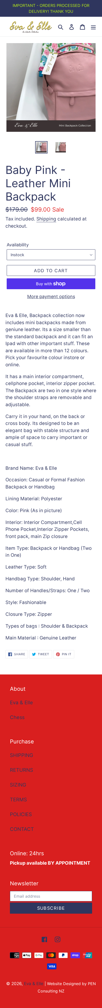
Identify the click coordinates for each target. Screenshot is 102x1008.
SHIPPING (21, 755)
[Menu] (93, 26)
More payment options (51, 296)
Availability (18, 244)
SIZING (18, 785)
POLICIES (21, 814)
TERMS (18, 800)
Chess (17, 717)
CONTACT (22, 829)
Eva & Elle (21, 703)
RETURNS (21, 770)
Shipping (46, 219)
